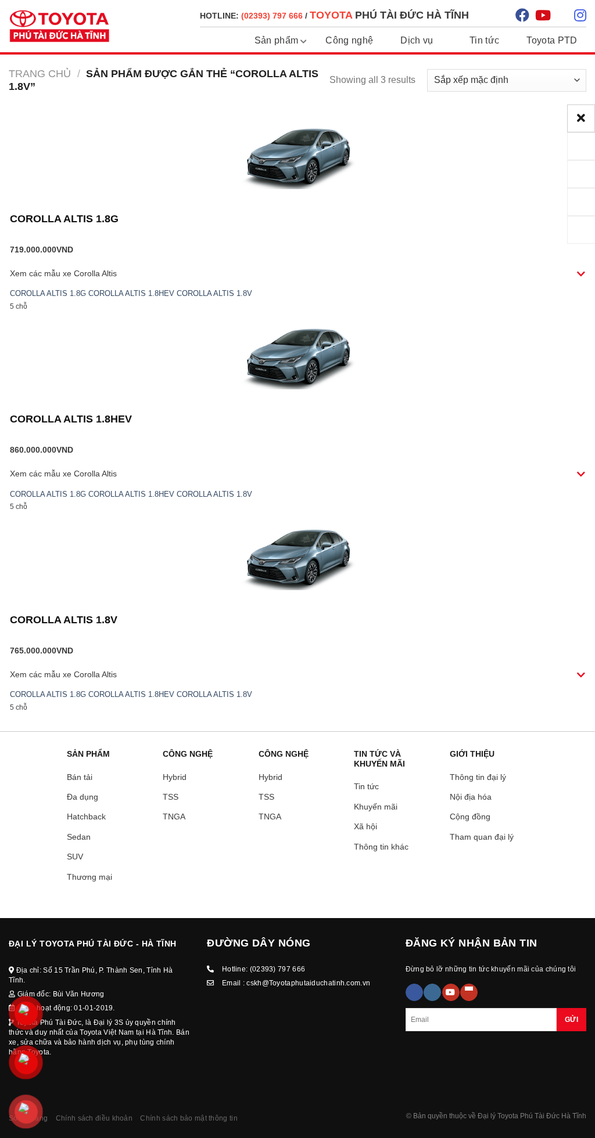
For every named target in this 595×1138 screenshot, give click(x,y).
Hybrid (175, 777)
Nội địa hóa (471, 796)
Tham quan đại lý (482, 836)
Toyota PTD (551, 40)
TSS (170, 796)
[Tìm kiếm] (493, 14)
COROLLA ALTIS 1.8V (214, 293)
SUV (75, 856)
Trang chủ (40, 73)
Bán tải (79, 777)
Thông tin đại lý (478, 777)
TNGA (174, 816)
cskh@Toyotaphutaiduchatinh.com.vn (308, 983)
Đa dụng (82, 796)
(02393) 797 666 (278, 969)
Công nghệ (349, 40)
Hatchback (86, 816)
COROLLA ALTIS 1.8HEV (131, 293)
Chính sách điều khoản (94, 1118)
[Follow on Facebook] (414, 992)
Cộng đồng (470, 816)
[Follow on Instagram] (432, 992)
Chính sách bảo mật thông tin (188, 1118)
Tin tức (484, 40)
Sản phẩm (277, 40)
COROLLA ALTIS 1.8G (64, 219)
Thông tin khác (381, 846)
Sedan (79, 836)
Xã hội (365, 826)
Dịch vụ (416, 40)
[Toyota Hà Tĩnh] (59, 26)
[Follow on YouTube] (451, 992)
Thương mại (89, 877)
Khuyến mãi (375, 806)
